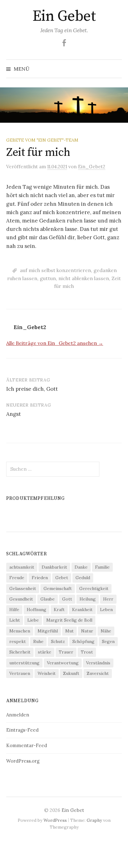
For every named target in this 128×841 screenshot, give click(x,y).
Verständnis (98, 663)
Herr (108, 599)
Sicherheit (19, 652)
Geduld (82, 577)
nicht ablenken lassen (83, 278)
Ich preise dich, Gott (32, 388)
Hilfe (14, 609)
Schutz (58, 641)
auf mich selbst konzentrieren (55, 270)
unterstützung (24, 663)
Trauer (66, 652)
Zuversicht (98, 673)
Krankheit (82, 609)
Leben (106, 609)
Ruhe (38, 641)
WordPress (55, 820)
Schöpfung (83, 641)
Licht (14, 620)
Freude (16, 577)
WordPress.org (22, 761)
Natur (87, 631)
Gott (67, 599)
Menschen (19, 631)
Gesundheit (21, 599)
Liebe (33, 620)
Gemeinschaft (57, 588)
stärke (44, 652)
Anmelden (17, 715)
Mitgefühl (48, 631)
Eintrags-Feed (22, 730)
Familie (102, 567)
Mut (69, 631)
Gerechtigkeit (93, 588)
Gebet (61, 577)
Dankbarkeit (54, 567)
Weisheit (47, 673)
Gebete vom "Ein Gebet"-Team (42, 140)
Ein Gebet (64, 16)
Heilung (88, 599)
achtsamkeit (21, 567)
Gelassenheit (22, 588)
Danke (81, 567)
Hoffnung (36, 609)
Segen (108, 641)
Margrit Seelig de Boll (69, 620)
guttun (48, 278)
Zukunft (71, 673)
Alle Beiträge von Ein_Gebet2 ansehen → (54, 343)
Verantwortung (63, 663)
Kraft (59, 609)
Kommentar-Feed (26, 745)
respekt (17, 641)
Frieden (40, 577)
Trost (87, 652)
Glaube (47, 599)
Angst (13, 414)
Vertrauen (19, 673)
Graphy (94, 820)
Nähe (106, 631)
